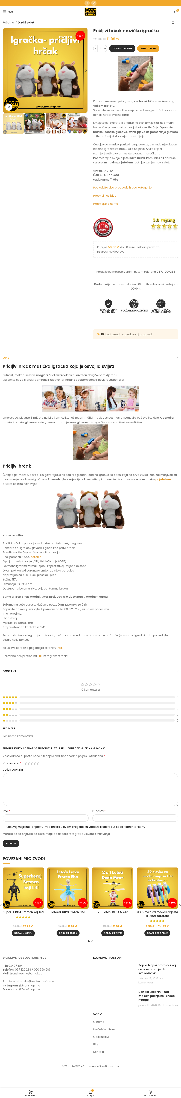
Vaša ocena (12, 763)
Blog (96, 1044)
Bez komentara (168, 1005)
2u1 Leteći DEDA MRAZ (113, 912)
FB (39, 656)
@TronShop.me (29, 989)
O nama (98, 1022)
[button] (23, 933)
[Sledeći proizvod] (176, 22)
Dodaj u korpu (122, 48)
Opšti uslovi (101, 1037)
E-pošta (99, 811)
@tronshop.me (29, 985)
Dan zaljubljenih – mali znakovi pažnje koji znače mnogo (156, 996)
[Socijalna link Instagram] (94, 3)
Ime (6, 811)
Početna (9, 22)
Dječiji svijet (26, 22)
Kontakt (98, 1052)
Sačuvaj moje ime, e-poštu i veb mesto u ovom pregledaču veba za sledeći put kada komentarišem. (76, 827)
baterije (35, 557)
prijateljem (163, 479)
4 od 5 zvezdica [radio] (35, 763)
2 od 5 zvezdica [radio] (29, 763)
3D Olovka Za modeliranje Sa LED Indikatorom (157, 914)
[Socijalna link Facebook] (87, 3)
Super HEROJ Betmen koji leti (23, 912)
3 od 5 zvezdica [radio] (32, 763)
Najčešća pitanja (104, 1029)
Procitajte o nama (105, 204)
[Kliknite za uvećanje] (8, 107)
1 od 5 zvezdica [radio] (26, 763)
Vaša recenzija (14, 770)
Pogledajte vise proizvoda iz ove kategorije (122, 188)
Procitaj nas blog (104, 196)
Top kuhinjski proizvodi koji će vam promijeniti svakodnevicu (157, 969)
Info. (60, 648)
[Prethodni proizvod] (169, 22)
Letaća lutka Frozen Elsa (68, 912)
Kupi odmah (148, 48)
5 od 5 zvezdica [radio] (38, 763)
